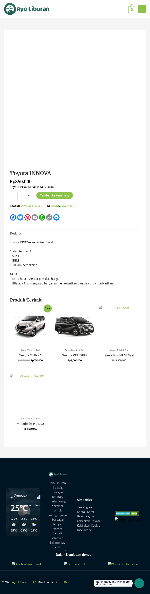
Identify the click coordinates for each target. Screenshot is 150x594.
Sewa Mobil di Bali (31, 205)
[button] (12, 524)
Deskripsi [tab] (16, 233)
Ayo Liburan (20, 582)
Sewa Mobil (67, 205)
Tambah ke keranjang (54, 195)
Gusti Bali (62, 582)
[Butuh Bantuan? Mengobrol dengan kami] (139, 583)
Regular (54, 205)
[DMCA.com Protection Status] (127, 513)
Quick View (30, 343)
